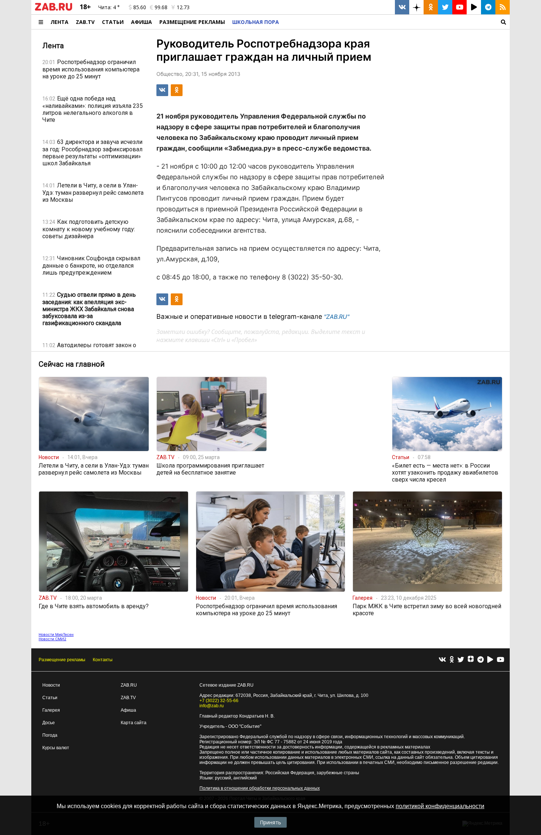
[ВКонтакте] (442, 659)
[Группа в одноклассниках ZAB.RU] (431, 7)
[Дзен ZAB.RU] (416, 7)
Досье (48, 722)
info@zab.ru (211, 705)
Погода (49, 735)
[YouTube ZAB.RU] (459, 7)
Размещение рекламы (62, 659)
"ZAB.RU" (336, 316)
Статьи (113, 21)
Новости (51, 685)
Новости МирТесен (56, 634)
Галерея (51, 710)
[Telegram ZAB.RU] (488, 7)
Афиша (141, 21)
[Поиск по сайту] (396, 22)
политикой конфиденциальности (440, 806)
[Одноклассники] (452, 659)
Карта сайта (133, 722)
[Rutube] (490, 659)
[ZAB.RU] (53, 9)
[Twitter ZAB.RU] (445, 7)
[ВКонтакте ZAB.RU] (402, 7)
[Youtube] (500, 659)
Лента (59, 21)
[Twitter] (461, 659)
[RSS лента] (502, 7)
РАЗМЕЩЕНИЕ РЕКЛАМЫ (192, 21)
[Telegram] (480, 659)
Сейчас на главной (72, 364)
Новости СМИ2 (52, 639)
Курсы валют (55, 747)
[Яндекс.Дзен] (470, 659)
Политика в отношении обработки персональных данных (259, 788)
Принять (270, 822)
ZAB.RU (129, 685)
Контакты (103, 659)
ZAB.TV (85, 21)
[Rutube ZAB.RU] (474, 7)
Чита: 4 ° (109, 7)
